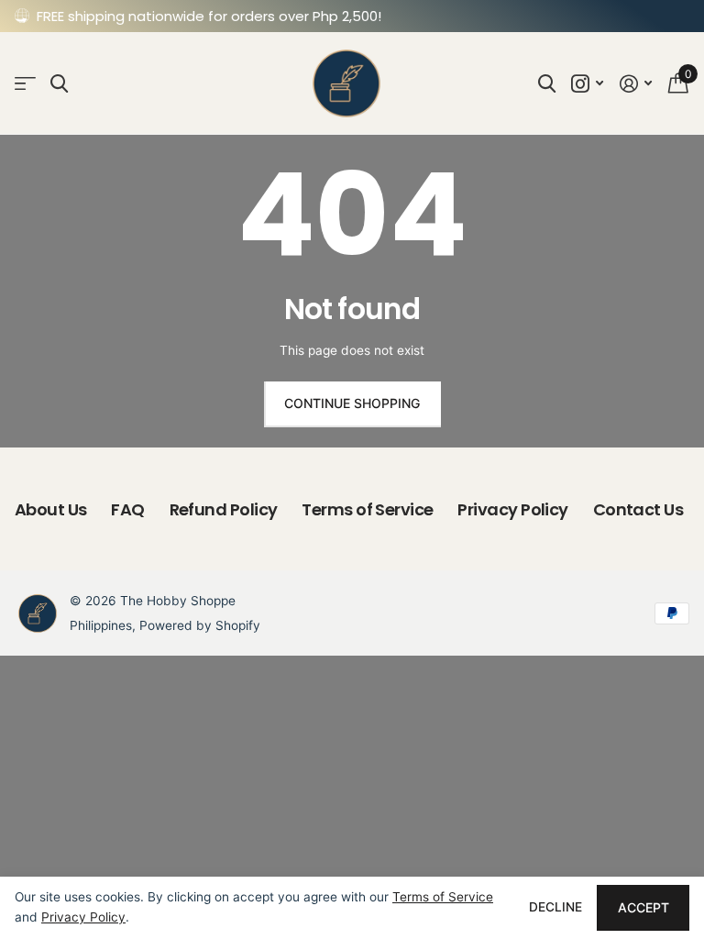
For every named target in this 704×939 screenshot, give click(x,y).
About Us (51, 509)
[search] (59, 84)
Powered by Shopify (199, 625)
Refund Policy (224, 509)
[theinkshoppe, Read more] (588, 84)
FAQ (127, 509)
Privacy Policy (512, 509)
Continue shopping (352, 403)
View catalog (25, 84)
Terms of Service (367, 509)
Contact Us (638, 509)
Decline (555, 907)
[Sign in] (636, 84)
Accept (643, 907)
